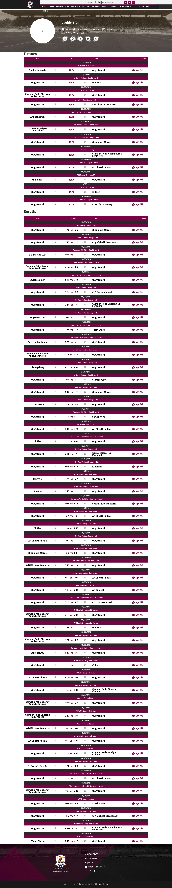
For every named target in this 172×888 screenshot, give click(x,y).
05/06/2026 (86, 645)
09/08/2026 (86, 297)
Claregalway (37, 367)
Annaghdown (37, 117)
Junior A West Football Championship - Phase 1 (86, 338)
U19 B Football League (86, 799)
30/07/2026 (86, 334)
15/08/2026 (86, 272)
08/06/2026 (86, 632)
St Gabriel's (98, 417)
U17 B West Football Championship (86, 300)
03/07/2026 (86, 496)
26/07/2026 (86, 359)
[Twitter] (88, 41)
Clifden (96, 192)
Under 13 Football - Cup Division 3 (86, 78)
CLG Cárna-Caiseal (102, 292)
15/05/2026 (86, 721)
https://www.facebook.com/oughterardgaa (89, 29)
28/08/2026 (86, 87)
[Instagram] (95, 41)
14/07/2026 (86, 421)
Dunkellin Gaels (37, 70)
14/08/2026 (86, 284)
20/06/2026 (86, 557)
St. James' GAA (37, 280)
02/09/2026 (86, 134)
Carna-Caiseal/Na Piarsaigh (37, 130)
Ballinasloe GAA (37, 255)
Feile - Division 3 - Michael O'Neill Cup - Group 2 (86, 774)
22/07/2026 (86, 384)
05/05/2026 (86, 770)
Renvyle (96, 83)
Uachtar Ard (68, 29)
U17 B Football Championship (86, 225)
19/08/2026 (86, 234)
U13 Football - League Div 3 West (86, 474)
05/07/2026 (86, 483)
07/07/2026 (86, 471)
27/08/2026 (86, 75)
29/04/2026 (86, 796)
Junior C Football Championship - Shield (86, 262)
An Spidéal (37, 180)
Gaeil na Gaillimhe (37, 342)
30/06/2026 (86, 520)
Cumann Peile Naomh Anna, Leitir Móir (107, 155)
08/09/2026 (86, 172)
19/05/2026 (86, 708)
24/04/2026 (86, 833)
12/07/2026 (86, 446)
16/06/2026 (86, 582)
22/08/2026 (86, 222)
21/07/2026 (86, 409)
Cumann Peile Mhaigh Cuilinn (104, 690)
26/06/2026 (86, 545)
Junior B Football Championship (86, 100)
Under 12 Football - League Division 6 (86, 163)
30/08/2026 (86, 109)
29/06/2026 (86, 533)
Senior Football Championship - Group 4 (86, 112)
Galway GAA (81, 884)
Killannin (97, 467)
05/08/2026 (86, 310)
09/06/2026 (86, 620)
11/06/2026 (86, 607)
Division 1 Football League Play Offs (86, 561)
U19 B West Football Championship (86, 138)
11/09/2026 (86, 184)
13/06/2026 (86, 594)
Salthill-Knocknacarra (104, 105)
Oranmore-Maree (101, 142)
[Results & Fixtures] (64, 41)
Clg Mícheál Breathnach (105, 242)
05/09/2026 (86, 159)
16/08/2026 (86, 259)
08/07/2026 (86, 459)
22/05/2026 (86, 682)
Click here (109, 29)
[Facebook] (80, 41)
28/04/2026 (86, 808)
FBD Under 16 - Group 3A (86, 66)
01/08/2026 (86, 322)
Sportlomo (103, 884)
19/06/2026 (86, 570)
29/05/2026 (86, 657)
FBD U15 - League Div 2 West (86, 524)
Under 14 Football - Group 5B (86, 90)
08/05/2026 (86, 745)
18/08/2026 (86, 247)
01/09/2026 (86, 121)
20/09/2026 (86, 196)
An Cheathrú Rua (101, 167)
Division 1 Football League (86, 698)
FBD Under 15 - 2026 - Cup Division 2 (86, 125)
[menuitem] (44, 6)
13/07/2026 (86, 433)
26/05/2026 (86, 670)
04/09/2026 (86, 147)
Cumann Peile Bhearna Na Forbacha (37, 95)
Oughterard (98, 70)
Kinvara (37, 491)
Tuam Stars (98, 330)
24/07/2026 (86, 372)
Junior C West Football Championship (86, 350)
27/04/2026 (86, 820)
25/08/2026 (86, 62)
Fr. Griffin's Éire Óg (102, 204)
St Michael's (37, 404)
